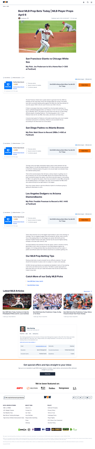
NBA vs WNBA (7, 408)
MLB (8, 6)
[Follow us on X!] (77, 397)
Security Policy (52, 422)
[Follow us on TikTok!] (90, 397)
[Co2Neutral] (73, 429)
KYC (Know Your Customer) (55, 420)
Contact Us (29, 410)
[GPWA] (66, 429)
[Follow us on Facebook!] (74, 397)
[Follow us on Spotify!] (87, 397)
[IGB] (36, 429)
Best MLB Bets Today (33, 285)
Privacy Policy (51, 410)
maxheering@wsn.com (41, 346)
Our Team (28, 412)
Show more (87, 291)
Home (4, 6)
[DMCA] (22, 429)
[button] (91, 2)
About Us (28, 408)
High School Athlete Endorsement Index (13, 417)
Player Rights (51, 417)
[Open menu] (91, 2)
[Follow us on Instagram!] (84, 397)
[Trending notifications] (84, 2)
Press (27, 420)
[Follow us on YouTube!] (80, 397)
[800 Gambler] (56, 429)
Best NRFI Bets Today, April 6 (35, 281)
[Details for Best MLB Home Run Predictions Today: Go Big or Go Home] (47, 302)
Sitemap (28, 422)
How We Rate (29, 415)
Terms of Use (51, 412)
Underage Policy (52, 415)
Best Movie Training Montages (11, 415)
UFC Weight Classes (8, 410)
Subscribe (47, 374)
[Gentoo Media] (46, 429)
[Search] (88, 2)
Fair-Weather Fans (8, 412)
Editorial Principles (53, 408)
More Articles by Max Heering (27, 342)
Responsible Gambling (31, 417)
